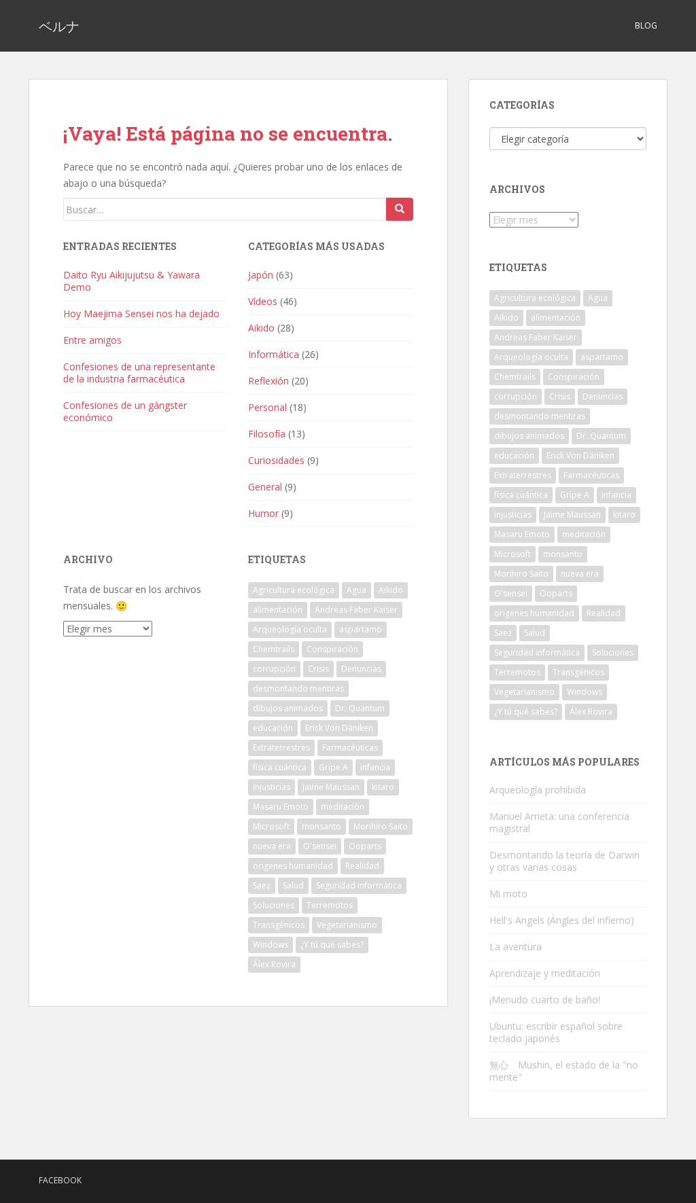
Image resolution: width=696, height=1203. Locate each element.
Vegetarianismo (347, 925)
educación (273, 728)
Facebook (60, 1180)
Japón (260, 274)
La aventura (515, 946)
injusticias (271, 787)
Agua (356, 590)
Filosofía (266, 433)
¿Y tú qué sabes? (332, 944)
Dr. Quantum (360, 708)
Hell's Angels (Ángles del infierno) (561, 920)
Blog (646, 25)
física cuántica (280, 767)
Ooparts (365, 846)
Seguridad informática (359, 885)
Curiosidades (276, 460)
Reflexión (268, 380)
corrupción (274, 669)
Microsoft (271, 826)
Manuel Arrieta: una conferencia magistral (559, 822)
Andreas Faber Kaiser (356, 609)
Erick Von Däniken (339, 728)
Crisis (318, 669)
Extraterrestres (281, 747)
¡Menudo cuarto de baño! (544, 999)
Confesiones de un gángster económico (125, 411)
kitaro (383, 787)
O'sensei (319, 846)
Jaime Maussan (331, 787)
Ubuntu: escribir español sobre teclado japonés (556, 1032)
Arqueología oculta (290, 629)
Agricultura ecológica (293, 590)
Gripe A (333, 767)
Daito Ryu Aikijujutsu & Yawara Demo (131, 280)
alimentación (277, 609)
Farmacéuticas (350, 747)
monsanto (321, 826)
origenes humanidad (293, 866)
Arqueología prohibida (537, 789)
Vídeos (262, 301)
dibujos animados (288, 708)
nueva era (272, 846)
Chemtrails (273, 649)
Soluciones (273, 905)
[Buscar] (399, 209)
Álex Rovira (274, 964)
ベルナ (59, 26)
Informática (273, 354)
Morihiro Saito (380, 826)
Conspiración (332, 649)
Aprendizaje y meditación (544, 973)
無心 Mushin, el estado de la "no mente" (563, 1070)
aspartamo (360, 629)
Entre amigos (92, 340)
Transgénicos (278, 925)
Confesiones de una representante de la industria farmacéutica (139, 372)
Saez (262, 885)
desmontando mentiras (298, 688)
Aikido (261, 327)
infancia (375, 767)
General (265, 486)
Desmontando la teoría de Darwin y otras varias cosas (564, 861)
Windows (270, 944)
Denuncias (361, 669)
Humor (263, 513)
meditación (342, 806)
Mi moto (508, 893)
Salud (293, 885)
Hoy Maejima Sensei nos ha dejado (141, 313)
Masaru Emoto (281, 806)
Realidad (362, 866)
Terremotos (330, 905)
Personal (267, 407)
